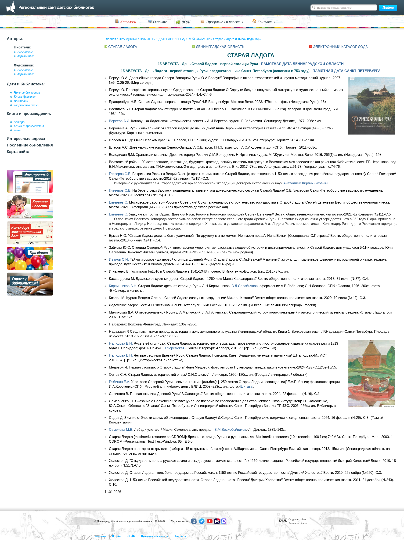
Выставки (21, 101)
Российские (25, 52)
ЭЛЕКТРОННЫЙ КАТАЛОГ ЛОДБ (340, 47)
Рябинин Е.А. (119, 382)
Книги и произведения (29, 126)
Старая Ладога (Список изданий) (236, 39)
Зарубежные (25, 56)
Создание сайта (297, 519)
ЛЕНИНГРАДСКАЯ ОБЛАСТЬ (220, 47)
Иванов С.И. (119, 259)
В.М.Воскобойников (230, 429)
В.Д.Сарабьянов (244, 286)
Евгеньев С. (118, 202)
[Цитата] (246, 386)
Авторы (19, 122)
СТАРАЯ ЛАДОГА (122, 47)
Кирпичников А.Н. (123, 286)
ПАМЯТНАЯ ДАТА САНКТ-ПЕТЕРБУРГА (347, 71)
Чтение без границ (27, 92)
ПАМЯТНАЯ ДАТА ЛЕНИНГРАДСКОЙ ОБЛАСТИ (302, 64)
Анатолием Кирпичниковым (305, 183)
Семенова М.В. (121, 429)
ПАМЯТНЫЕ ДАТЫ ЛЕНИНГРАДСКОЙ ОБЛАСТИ (175, 39)
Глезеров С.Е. (120, 174)
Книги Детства (25, 97)
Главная (110, 39)
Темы (17, 130)
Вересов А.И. (119, 121)
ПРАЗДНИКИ (128, 39)
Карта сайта (18, 152)
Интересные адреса (26, 138)
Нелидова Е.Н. (121, 343)
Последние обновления (30, 145)
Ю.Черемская (173, 348)
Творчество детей (26, 105)
